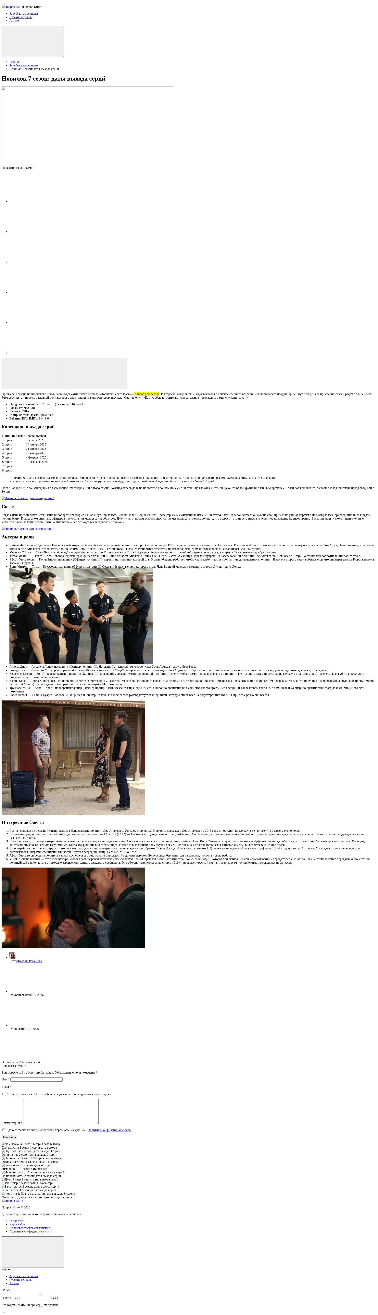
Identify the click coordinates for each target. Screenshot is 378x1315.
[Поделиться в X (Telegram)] (39, 231)
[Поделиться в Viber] (39, 353)
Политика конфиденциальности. (110, 1130)
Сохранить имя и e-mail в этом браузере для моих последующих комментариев (58, 1094)
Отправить (9, 1137)
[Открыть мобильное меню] (3, 4)
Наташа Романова (30, 961)
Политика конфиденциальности (31, 1231)
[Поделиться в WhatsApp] (39, 322)
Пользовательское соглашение (29, 1228)
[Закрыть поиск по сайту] (3, 1312)
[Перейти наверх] (33, 1252)
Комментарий (12, 1123)
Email (6, 1086)
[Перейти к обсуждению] (96, 373)
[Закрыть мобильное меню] (12, 1270)
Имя (6, 1079)
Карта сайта (17, 1224)
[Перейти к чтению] (33, 373)
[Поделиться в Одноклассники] (39, 292)
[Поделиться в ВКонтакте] (39, 201)
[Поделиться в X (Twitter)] (39, 262)
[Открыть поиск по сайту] (33, 41)
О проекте (16, 1220)
